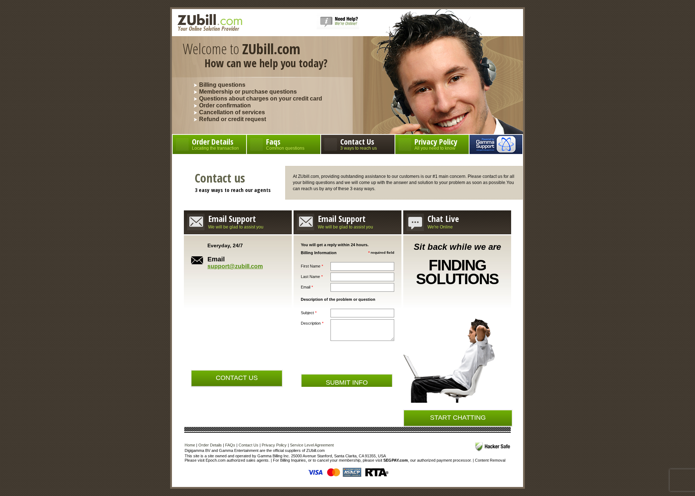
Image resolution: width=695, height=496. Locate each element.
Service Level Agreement (312, 445)
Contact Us (358, 143)
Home (190, 445)
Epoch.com (216, 460)
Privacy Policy (436, 143)
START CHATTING (458, 417)
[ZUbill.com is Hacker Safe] (492, 447)
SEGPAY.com (395, 460)
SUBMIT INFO (347, 382)
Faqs (285, 143)
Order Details (215, 143)
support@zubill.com (235, 266)
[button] (338, 28)
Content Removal (490, 460)
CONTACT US (237, 377)
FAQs (230, 445)
